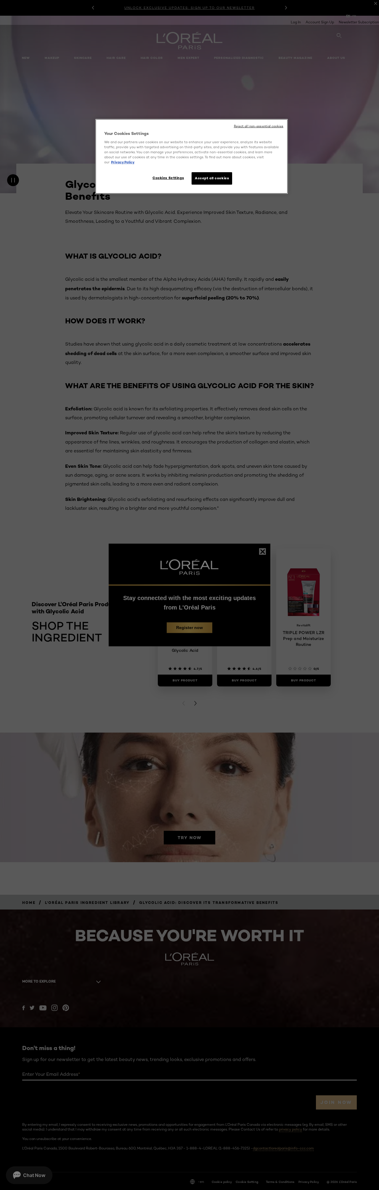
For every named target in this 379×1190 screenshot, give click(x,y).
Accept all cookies (212, 178)
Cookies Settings (168, 178)
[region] (191, 156)
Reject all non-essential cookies (258, 126)
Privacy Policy (122, 162)
